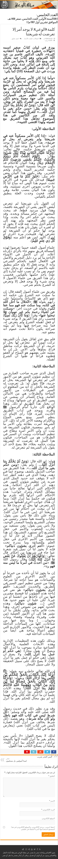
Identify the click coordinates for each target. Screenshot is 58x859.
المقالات (36, 39)
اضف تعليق (15, 39)
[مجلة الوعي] (29, 4)
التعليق (51, 776)
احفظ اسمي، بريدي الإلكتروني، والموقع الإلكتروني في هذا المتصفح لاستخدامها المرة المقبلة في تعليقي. (33, 828)
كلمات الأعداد (28, 39)
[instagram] (26, 849)
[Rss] (40, 849)
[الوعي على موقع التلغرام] (23, 849)
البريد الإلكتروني (48, 810)
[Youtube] (32, 849)
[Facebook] (37, 849)
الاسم (52, 801)
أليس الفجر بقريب (44, 756)
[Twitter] (35, 849)
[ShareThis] (29, 849)
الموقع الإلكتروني (48, 818)
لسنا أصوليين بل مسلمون (16, 760)
